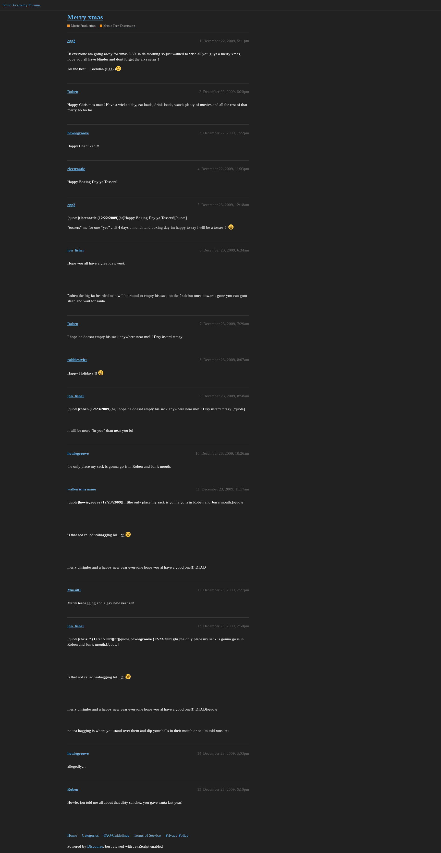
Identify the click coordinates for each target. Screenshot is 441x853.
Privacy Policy (177, 835)
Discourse (95, 846)
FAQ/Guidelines (116, 835)
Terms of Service (147, 835)
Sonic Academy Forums (22, 5)
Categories (90, 835)
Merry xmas (85, 17)
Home (72, 835)
